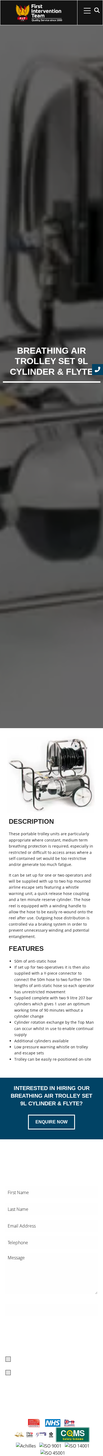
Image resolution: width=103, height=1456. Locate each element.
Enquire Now (51, 1122)
